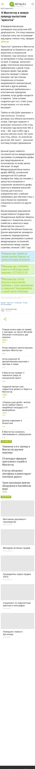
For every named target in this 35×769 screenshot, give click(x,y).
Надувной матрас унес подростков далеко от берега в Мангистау (17, 389)
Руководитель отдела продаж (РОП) (17, 575)
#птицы (25, 303)
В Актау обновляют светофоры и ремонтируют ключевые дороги (16, 473)
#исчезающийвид (6, 304)
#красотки (10, 303)
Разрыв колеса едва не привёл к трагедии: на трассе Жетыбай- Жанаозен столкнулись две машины (17, 333)
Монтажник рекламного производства (14, 520)
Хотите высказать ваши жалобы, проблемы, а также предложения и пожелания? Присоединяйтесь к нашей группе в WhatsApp (17, 285)
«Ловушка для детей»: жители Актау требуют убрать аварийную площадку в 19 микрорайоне (16, 406)
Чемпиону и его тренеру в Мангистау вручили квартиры (16, 449)
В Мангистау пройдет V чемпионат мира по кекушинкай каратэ (13, 375)
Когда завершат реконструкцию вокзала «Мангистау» (17, 349)
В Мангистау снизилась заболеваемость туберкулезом (16, 433)
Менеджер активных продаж (16, 548)
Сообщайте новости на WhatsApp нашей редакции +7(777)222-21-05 (15, 269)
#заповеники (18, 303)
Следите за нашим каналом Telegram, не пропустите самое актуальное (15, 256)
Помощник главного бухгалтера (13, 633)
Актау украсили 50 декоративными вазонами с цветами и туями (15, 361)
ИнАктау (5, 41)
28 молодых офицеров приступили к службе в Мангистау (14, 461)
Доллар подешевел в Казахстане (12, 421)
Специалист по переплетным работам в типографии (17, 604)
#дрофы (3, 303)
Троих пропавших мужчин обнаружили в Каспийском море (16, 485)
